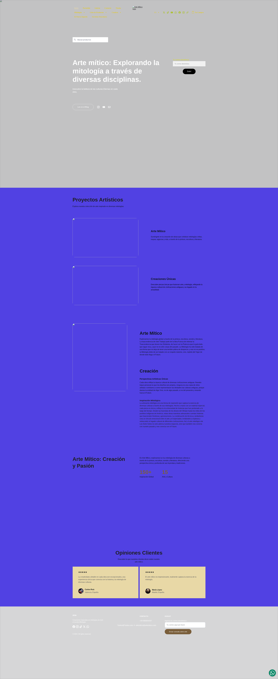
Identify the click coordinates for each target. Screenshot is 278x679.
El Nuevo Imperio (80, 17)
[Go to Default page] (187, 12)
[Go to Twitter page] (165, 12)
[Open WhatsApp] (272, 672)
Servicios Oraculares (99, 17)
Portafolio (86, 8)
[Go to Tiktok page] (169, 12)
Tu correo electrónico (181, 60)
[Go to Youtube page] (173, 12)
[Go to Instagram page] (184, 12)
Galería (97, 8)
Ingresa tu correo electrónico (176, 621)
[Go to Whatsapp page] (177, 12)
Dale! (189, 71)
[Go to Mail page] (109, 107)
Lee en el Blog (83, 107)
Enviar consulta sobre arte (178, 632)
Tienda (118, 8)
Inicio (76, 8)
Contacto (107, 8)
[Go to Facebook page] (180, 12)
